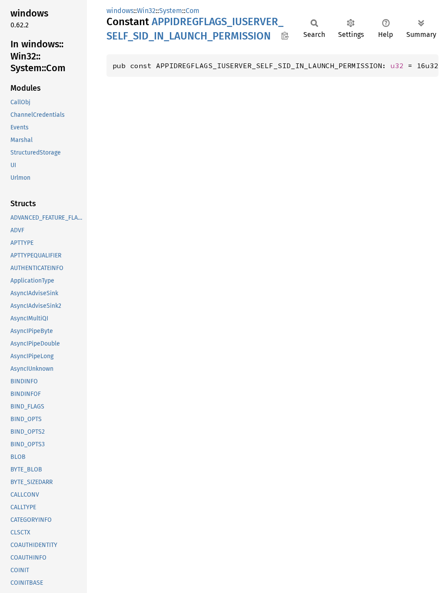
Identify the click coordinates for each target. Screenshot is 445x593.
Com (192, 11)
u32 (397, 65)
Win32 (146, 11)
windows (119, 11)
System (170, 11)
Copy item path (285, 35)
